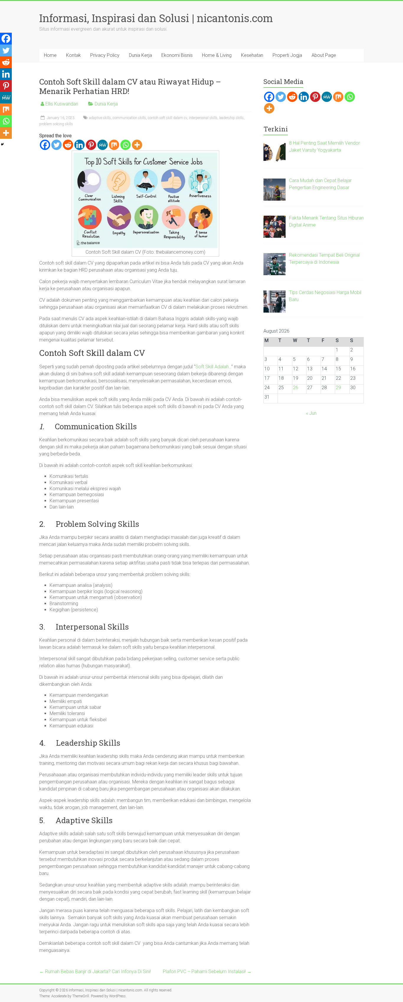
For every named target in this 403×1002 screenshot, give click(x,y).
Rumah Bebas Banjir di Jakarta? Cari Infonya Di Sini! (95, 971)
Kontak (73, 55)
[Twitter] (56, 145)
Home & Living (217, 55)
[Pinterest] (91, 145)
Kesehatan (252, 55)
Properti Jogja (287, 55)
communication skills (129, 118)
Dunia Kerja (140, 55)
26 (295, 387)
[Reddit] (68, 145)
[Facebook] (45, 145)
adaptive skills (100, 118)
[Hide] (2, 144)
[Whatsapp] (125, 145)
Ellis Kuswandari (61, 104)
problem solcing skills (56, 124)
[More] (137, 145)
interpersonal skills (203, 118)
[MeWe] (102, 145)
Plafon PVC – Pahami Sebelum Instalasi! (207, 971)
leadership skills (231, 118)
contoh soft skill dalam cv (167, 118)
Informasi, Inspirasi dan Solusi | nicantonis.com (156, 18)
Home (50, 55)
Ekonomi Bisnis (177, 55)
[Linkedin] (79, 145)
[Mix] (114, 145)
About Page (324, 55)
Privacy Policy (104, 55)
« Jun (311, 413)
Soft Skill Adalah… (213, 366)
